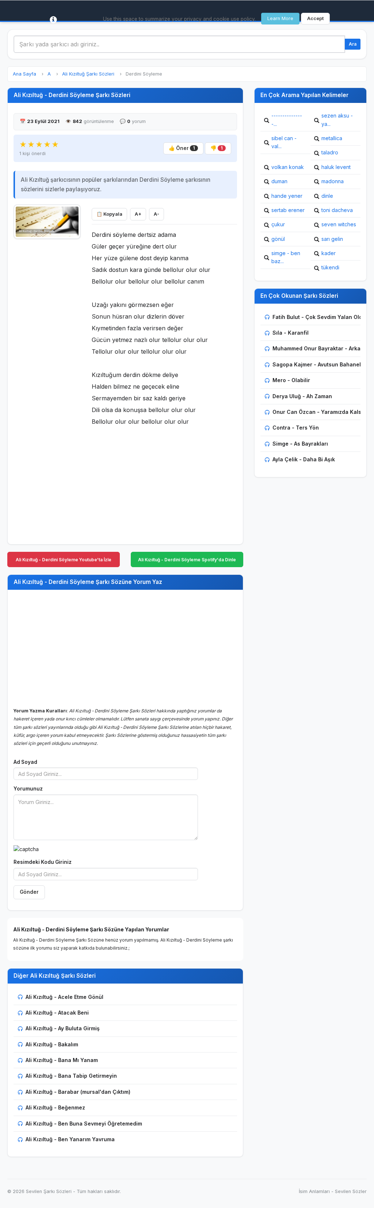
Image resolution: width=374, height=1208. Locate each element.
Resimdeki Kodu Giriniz (43, 862)
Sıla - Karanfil (290, 333)
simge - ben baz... (285, 257)
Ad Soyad (25, 762)
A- (156, 214)
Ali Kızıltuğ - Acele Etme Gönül (64, 997)
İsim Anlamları (314, 1191)
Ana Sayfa (24, 74)
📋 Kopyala (109, 214)
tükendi (330, 267)
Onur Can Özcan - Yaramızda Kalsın (319, 412)
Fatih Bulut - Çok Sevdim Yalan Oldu (319, 317)
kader (328, 253)
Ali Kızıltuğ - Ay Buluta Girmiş (63, 1028)
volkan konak (287, 167)
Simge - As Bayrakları (300, 444)
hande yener (286, 196)
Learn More (280, 18)
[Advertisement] (47, 352)
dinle (327, 196)
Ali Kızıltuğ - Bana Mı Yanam (62, 1060)
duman (279, 181)
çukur (278, 224)
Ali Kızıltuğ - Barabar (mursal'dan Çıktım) (78, 1092)
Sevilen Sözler (351, 1191)
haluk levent (336, 167)
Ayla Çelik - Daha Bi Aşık (303, 459)
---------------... (286, 119)
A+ (138, 214)
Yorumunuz (28, 789)
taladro (329, 152)
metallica (331, 138)
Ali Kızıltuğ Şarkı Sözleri (88, 74)
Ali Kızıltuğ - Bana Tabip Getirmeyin (71, 1076)
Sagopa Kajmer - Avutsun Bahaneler (319, 364)
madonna (332, 181)
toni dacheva (337, 210)
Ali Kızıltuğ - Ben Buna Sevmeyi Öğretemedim (84, 1123)
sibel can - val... (284, 142)
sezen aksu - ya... (337, 119)
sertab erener (288, 210)
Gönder (29, 892)
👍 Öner (182, 148)
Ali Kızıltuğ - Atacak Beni (57, 1012)
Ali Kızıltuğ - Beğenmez (55, 1107)
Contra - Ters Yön (295, 427)
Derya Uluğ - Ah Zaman (302, 396)
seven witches (338, 224)
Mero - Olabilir (291, 380)
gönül (278, 239)
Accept (315, 18)
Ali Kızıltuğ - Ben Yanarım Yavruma (70, 1139)
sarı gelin (332, 239)
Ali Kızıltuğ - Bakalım (52, 1044)
